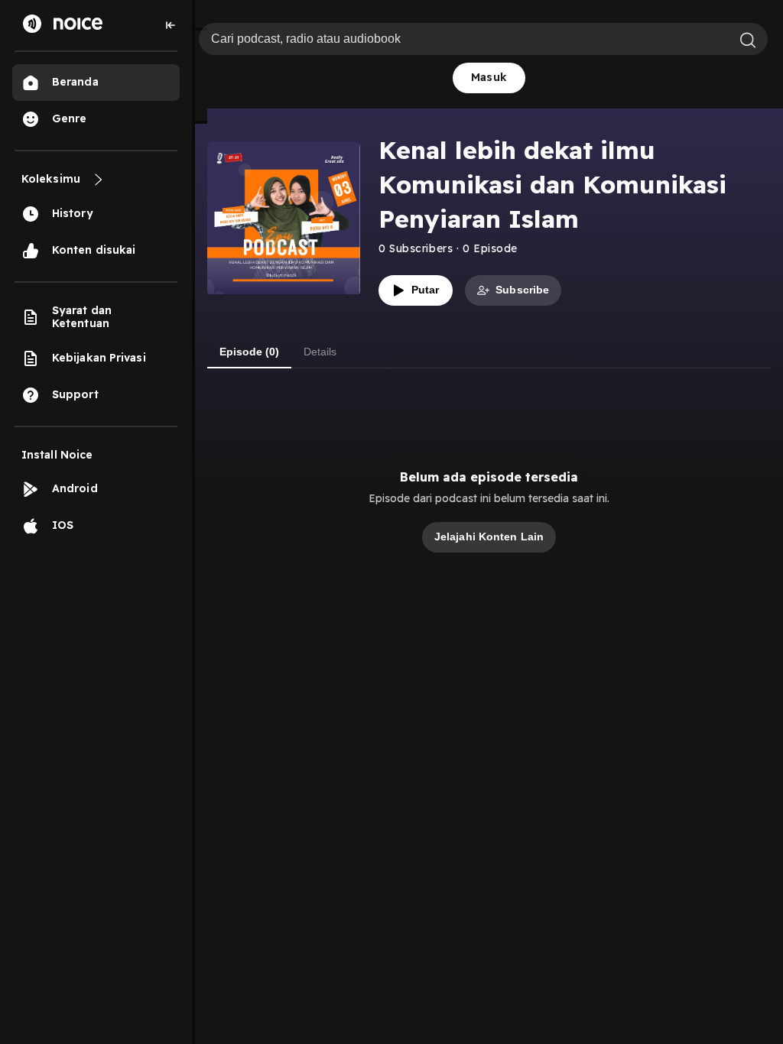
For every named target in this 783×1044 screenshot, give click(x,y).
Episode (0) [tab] (249, 351)
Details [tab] (320, 351)
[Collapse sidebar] (170, 25)
